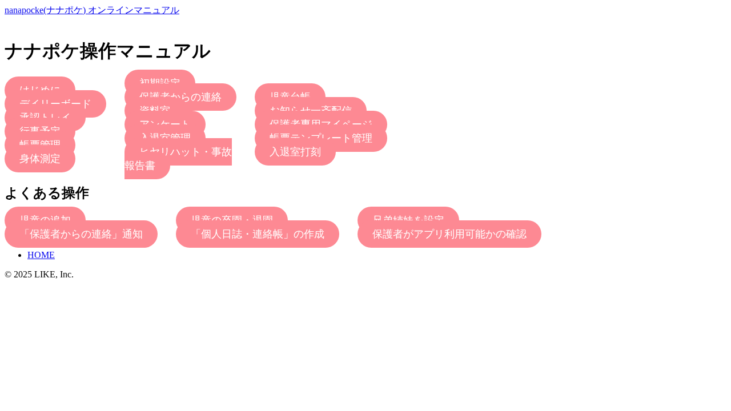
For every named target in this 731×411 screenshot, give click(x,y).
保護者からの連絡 (180, 97)
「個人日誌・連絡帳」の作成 (257, 234)
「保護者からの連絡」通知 (81, 234)
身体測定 (40, 158)
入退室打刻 (295, 152)
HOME (41, 255)
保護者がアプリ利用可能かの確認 (449, 234)
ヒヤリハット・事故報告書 (178, 158)
